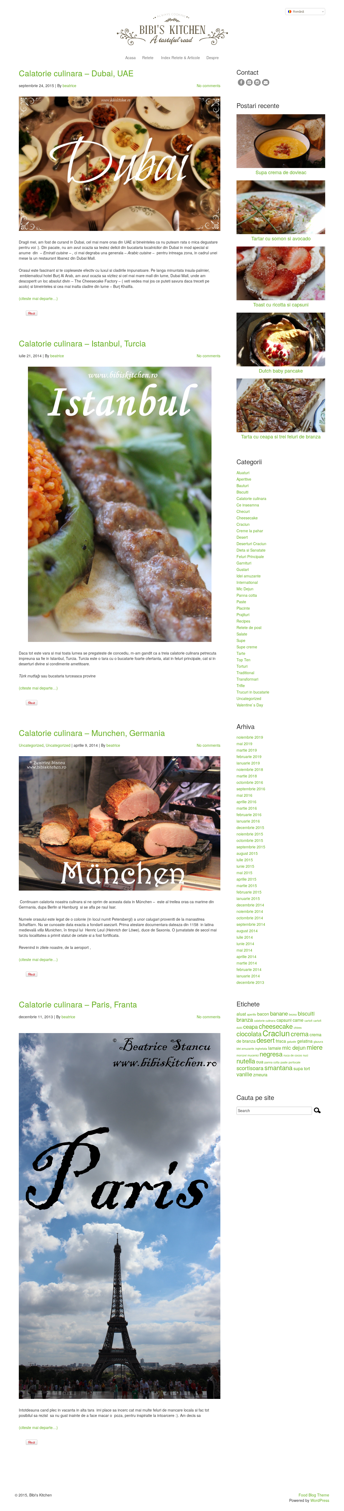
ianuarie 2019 (248, 763)
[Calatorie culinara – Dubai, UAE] (119, 164)
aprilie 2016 (246, 801)
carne (298, 1020)
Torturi (242, 666)
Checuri (243, 511)
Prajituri (242, 614)
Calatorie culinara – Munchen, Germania (92, 732)
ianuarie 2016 (248, 821)
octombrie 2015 (249, 840)
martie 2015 (246, 885)
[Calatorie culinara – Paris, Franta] (119, 1216)
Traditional (245, 672)
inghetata (261, 1048)
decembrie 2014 (250, 905)
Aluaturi (242, 472)
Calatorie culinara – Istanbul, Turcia (82, 343)
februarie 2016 (248, 814)
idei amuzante (245, 1048)
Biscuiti (242, 492)
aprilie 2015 (246, 879)
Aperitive (243, 479)
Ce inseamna (247, 505)
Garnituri (243, 563)
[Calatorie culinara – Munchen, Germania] (119, 823)
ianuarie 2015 (248, 898)
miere (314, 1047)
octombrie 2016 (249, 782)
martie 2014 (246, 963)
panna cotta (272, 1062)
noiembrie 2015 (249, 834)
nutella (245, 1060)
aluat (241, 1014)
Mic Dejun (244, 588)
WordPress (319, 1500)
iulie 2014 (244, 937)
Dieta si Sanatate (251, 550)
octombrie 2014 (249, 917)
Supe (240, 640)
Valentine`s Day (249, 705)
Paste (241, 601)
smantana (278, 1067)
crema (300, 1033)
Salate (241, 634)
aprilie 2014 (246, 956)
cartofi (308, 1021)
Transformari (247, 679)
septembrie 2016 (250, 788)
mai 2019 (244, 743)
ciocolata (248, 1033)
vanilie (244, 1074)
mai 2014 (244, 950)
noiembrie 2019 (249, 737)
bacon (263, 1014)
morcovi (241, 1055)
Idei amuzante (248, 575)
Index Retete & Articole (180, 58)
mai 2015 (244, 872)
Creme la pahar (249, 530)
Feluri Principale (250, 556)
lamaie (274, 1048)
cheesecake (276, 1026)
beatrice (69, 85)
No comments (208, 85)
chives (298, 1028)
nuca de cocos (293, 1055)
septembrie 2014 (250, 924)
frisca (281, 1041)
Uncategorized (31, 745)
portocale (294, 1062)
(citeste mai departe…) (38, 298)
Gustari (242, 569)
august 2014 (247, 930)
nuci (305, 1055)
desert (266, 1040)
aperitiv (251, 1014)
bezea (293, 1014)
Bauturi (242, 485)
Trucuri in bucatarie (252, 692)
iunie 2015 (245, 866)
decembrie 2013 (250, 982)
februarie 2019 (248, 756)
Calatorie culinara (251, 498)
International (247, 582)
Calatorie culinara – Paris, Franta (78, 1004)
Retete (147, 58)
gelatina (305, 1041)
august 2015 (247, 853)
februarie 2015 (248, 892)
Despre (212, 58)
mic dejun (294, 1047)
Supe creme (246, 646)
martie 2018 (246, 775)
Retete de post (248, 627)
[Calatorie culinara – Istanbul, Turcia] (119, 504)
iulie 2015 (244, 859)
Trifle (240, 685)
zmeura (260, 1074)
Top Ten (243, 659)
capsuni (284, 1020)
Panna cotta (246, 595)
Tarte (240, 653)
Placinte (243, 608)
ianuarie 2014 (248, 975)
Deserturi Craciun (251, 543)
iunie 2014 (245, 943)
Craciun (243, 524)
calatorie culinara (264, 1021)
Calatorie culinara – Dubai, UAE (76, 73)
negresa (271, 1053)
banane (279, 1013)
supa (298, 1068)
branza (244, 1019)
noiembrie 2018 (249, 769)
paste (284, 1062)
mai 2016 (244, 795)
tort (307, 1068)
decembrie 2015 (250, 827)
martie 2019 (246, 750)
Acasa (130, 58)
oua (259, 1062)
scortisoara (249, 1068)
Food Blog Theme (314, 1495)
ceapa (250, 1026)
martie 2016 (246, 808)
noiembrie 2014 (249, 911)
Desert (242, 537)
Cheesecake (247, 517)
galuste (291, 1042)
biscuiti (306, 1013)
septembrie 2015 (250, 846)
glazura (318, 1042)
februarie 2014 (248, 969)
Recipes (243, 621)
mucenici (253, 1055)
